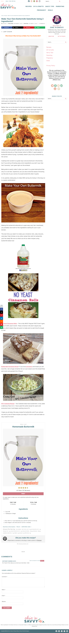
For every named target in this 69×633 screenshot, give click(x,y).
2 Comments (42, 23)
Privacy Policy (50, 65)
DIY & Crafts (50, 50)
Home (2, 1)
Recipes (48, 47)
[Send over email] (1, 327)
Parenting (49, 55)
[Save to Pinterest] (1, 315)
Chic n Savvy (8, 6)
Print (23, 494)
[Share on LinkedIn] (1, 318)
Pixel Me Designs (25, 631)
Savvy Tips (49, 52)
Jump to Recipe (7, 31)
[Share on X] (1, 312)
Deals (48, 60)
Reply (42, 560)
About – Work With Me (10, 1)
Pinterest (39, 540)
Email (3, 595)
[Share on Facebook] (1, 309)
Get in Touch (61, 36)
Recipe (23, 551)
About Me (51, 36)
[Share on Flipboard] (1, 324)
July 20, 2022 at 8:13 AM (35, 560)
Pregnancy (49, 58)
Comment (4, 576)
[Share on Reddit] (1, 321)
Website (4, 601)
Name (3, 589)
